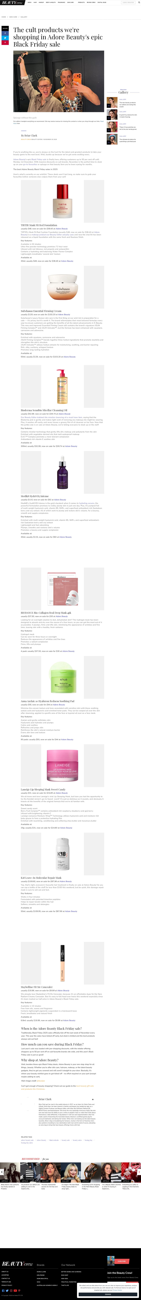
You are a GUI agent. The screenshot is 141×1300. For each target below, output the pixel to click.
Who (38, 1282)
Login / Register (128, 2)
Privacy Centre (117, 1290)
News (29, 2)
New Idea (64, 1278)
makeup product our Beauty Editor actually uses (53, 234)
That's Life (65, 1285)
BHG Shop (64, 1275)
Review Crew (91, 2)
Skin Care (70, 2)
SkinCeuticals (54, 1140)
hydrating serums (86, 503)
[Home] (12, 2)
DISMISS (108, 1294)
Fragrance (61, 2)
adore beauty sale (27, 1140)
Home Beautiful (42, 1278)
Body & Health (51, 2)
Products (81, 2)
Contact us (6, 1278)
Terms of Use (6, 1282)
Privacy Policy (7, 1285)
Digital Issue (102, 2)
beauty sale (66, 1140)
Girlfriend (41, 1275)
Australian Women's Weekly (47, 1285)
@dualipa (41, 1081)
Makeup (41, 2)
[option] (10, 1176)
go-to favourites (30, 164)
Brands (40, 1265)
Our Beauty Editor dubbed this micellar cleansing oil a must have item (51, 417)
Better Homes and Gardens (71, 1272)
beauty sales (77, 1140)
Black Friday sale (38, 159)
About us (5, 1271)
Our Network (68, 1265)
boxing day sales (27, 1143)
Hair (35, 2)
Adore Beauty (19, 159)
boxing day (88, 1140)
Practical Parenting (69, 1282)
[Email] (93, 1100)
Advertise (5, 1275)
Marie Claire (41, 1272)
